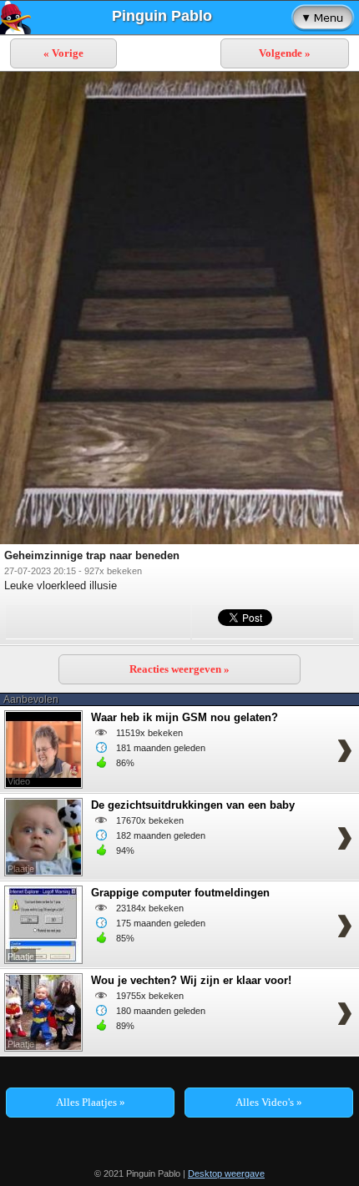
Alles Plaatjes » (90, 1102)
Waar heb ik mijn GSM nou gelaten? (184, 717)
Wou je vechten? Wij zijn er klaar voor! (191, 980)
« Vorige (63, 53)
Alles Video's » (268, 1102)
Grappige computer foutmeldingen (180, 892)
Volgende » (285, 53)
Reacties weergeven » (179, 669)
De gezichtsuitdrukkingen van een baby (193, 805)
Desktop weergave (226, 1173)
